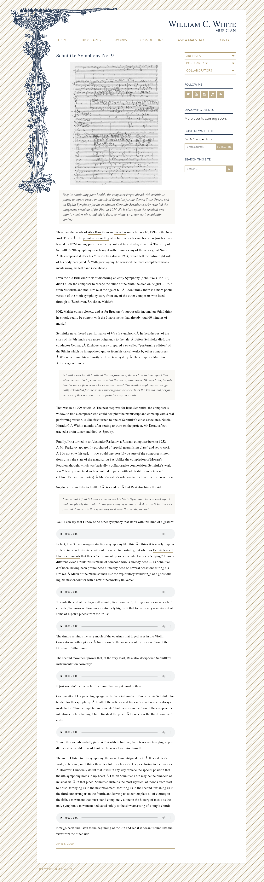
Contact (225, 40)
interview (120, 232)
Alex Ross (94, 232)
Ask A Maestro (191, 40)
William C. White (202, 23)
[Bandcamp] (212, 94)
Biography (91, 40)
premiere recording (96, 238)
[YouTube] (196, 94)
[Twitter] (188, 94)
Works (121, 40)
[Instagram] (204, 94)
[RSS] (220, 94)
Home (63, 40)
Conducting (152, 40)
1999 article (83, 407)
